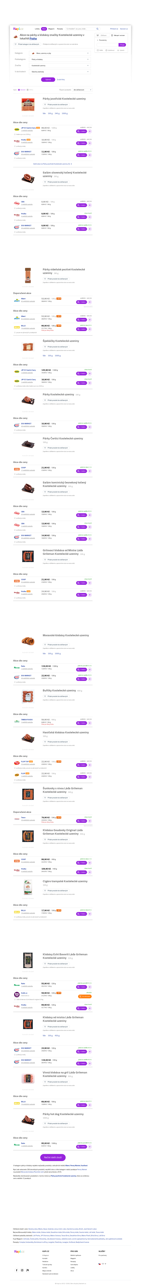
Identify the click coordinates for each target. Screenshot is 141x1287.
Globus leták (45, 1232)
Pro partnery (103, 1255)
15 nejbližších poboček (28, 764)
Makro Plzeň (86, 1235)
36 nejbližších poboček (28, 154)
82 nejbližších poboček (28, 301)
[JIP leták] (17, 129)
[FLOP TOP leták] (17, 763)
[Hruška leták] (17, 141)
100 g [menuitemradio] (50, 113)
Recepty (60, 29)
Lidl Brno (102, 1235)
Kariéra (44, 1268)
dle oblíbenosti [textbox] (79, 90)
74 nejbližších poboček (28, 328)
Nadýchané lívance (82, 1242)
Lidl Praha (36, 1235)
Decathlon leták (56, 1232)
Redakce (45, 1261)
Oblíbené (103, 35)
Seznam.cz (124, 29)
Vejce (45, 1229)
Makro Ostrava (55, 1235)
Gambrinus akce (72, 1229)
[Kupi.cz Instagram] (22, 1270)
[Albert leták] (17, 300)
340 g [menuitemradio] (57, 113)
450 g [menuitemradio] (57, 1036)
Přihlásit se (114, 29)
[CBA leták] (17, 203)
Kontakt (44, 1258)
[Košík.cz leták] (17, 994)
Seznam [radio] (23, 90)
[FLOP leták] (17, 775)
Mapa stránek (46, 1271)
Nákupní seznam (119, 35)
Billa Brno (94, 1235)
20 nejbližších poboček (28, 514)
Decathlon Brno (75, 1235)
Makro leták (36, 1232)
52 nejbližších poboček (28, 582)
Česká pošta (34, 1239)
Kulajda (22, 1242)
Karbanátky (29, 1242)
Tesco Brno (65, 1235)
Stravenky (42, 1239)
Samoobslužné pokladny (96, 1239)
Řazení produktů (65, 90)
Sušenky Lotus (53, 1229)
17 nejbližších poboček (28, 470)
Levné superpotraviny (79, 1239)
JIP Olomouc (45, 1235)
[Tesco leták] (17, 819)
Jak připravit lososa (54, 1239)
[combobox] (82, 90)
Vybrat (48, 79)
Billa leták (66, 1232)
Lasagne (65, 1242)
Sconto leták (83, 1232)
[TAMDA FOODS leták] (17, 721)
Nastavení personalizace (50, 1274)
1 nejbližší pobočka (27, 130)
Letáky (37, 29)
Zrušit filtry (61, 79)
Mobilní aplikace (75, 1255)
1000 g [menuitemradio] (65, 113)
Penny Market (82, 1169)
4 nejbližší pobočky (27, 142)
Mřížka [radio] (31, 90)
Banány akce (33, 1229)
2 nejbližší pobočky (27, 204)
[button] (60, 53)
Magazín (51, 29)
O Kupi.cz (45, 1255)
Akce (44, 29)
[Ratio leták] (17, 667)
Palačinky (58, 1242)
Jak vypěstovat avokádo (113, 1239)
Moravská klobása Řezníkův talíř (32, 1172)
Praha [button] (33, 38)
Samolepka (74, 1264)
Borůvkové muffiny (40, 1242)
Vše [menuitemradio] (44, 113)
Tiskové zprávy (47, 1264)
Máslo (40, 1229)
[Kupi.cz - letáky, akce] (18, 29)
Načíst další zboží (53, 1157)
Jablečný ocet (66, 1239)
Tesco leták (100, 1232)
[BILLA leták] (17, 327)
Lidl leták (92, 1232)
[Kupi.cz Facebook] (16, 1270)
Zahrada (26, 1239)
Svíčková (72, 1242)
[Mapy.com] (27, 1270)
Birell (81, 1229)
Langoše (51, 1242)
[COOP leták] (17, 469)
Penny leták (74, 1232)
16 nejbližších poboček (28, 820)
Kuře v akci (62, 1229)
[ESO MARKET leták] (17, 153)
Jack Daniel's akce (90, 1229)
